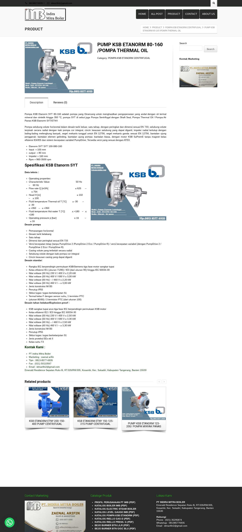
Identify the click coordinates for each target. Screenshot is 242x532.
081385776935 (35, 3)
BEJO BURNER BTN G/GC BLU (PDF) (115, 528)
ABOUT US (208, 13)
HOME (142, 13)
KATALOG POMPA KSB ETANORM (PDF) (117, 515)
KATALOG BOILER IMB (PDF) (111, 505)
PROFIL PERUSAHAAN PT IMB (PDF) (115, 502)
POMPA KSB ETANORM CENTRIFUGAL (129, 58)
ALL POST (157, 13)
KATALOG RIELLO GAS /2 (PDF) (112, 518)
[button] (9, 522)
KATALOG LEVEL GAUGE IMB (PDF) (115, 512)
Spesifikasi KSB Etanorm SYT (51, 165)
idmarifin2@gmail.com (61, 3)
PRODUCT (174, 13)
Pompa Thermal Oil (142, 117)
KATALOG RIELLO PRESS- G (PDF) (114, 522)
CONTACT (191, 13)
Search (183, 43)
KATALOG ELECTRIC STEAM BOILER (115, 509)
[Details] (47, 402)
